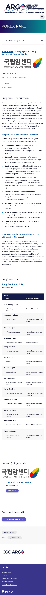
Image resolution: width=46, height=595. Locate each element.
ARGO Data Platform (9, 585)
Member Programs (13, 40)
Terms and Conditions (9, 578)
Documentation (7, 581)
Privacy (4, 575)
